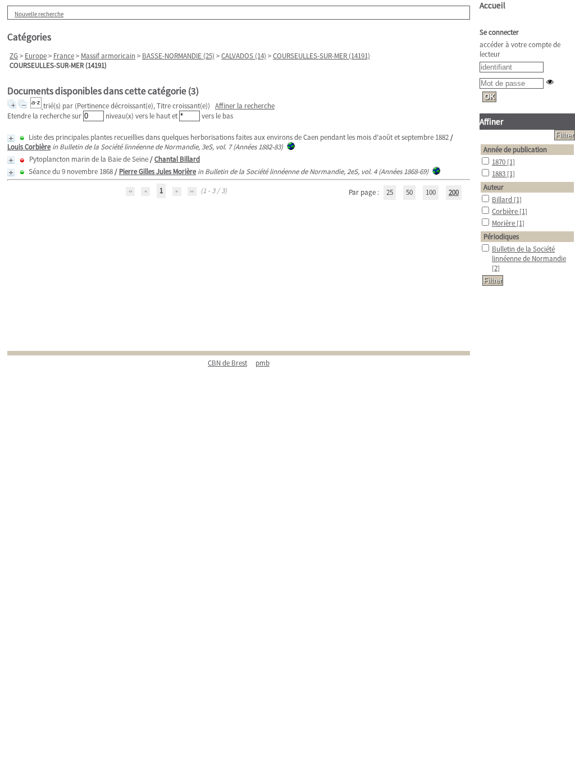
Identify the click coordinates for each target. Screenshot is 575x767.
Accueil (492, 5)
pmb (262, 363)
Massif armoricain (108, 56)
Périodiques (501, 236)
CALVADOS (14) (243, 56)
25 (389, 192)
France (63, 56)
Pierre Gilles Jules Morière (157, 171)
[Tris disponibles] (36, 106)
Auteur (493, 187)
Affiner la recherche (245, 106)
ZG (14, 56)
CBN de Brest (227, 363)
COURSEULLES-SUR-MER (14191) (321, 56)
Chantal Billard (177, 159)
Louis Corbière (29, 147)
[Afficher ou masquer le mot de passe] (550, 81)
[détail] (11, 138)
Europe (36, 56)
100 (431, 192)
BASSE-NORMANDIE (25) (178, 56)
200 (454, 192)
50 (409, 192)
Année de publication (515, 149)
